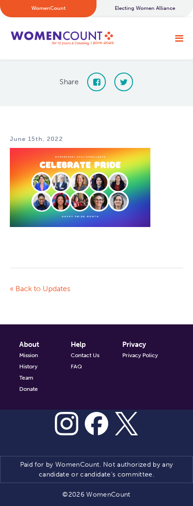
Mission (28, 355)
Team (26, 377)
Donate (28, 389)
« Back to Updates (40, 288)
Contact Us (85, 355)
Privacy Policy (140, 355)
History (28, 366)
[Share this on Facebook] (96, 82)
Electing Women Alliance (145, 8)
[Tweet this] (123, 82)
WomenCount (62, 38)
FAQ (76, 366)
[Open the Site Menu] (179, 38)
